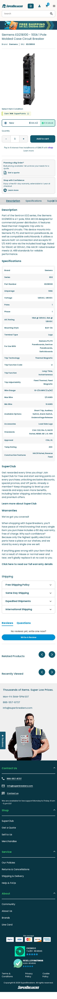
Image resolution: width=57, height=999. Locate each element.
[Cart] (47, 6)
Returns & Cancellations (15, 869)
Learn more (13, 190)
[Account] (39, 6)
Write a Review (33, 638)
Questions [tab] (24, 623)
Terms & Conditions (7, 975)
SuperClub (8, 821)
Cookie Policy (46, 975)
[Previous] (42, 654)
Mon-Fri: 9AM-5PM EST (16, 696)
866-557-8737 (11, 702)
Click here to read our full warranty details (27, 564)
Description (13, 201)
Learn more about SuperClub (19, 503)
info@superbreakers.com (17, 708)
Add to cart (43, 138)
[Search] (51, 14)
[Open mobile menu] (54, 6)
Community (8, 904)
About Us (7, 911)
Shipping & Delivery (13, 876)
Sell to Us (7, 834)
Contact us (12, 793)
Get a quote (13, 173)
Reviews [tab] (7, 623)
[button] (34, 952)
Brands (6, 917)
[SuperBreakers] (12, 6)
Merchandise (9, 841)
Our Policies (8, 862)
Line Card (7, 924)
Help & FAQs (9, 883)
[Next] (53, 201)
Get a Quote (9, 827)
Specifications (34, 201)
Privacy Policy (29, 975)
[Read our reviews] (28, 963)
